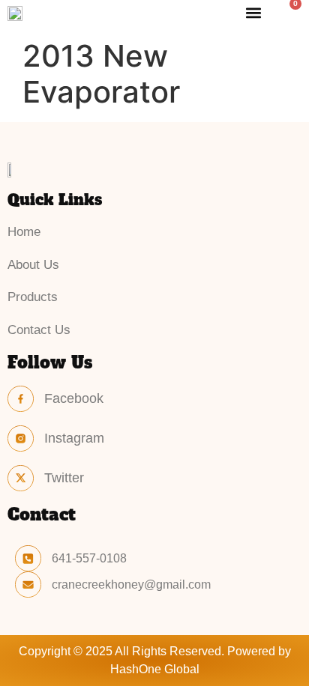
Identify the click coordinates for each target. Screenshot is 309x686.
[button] (254, 12)
